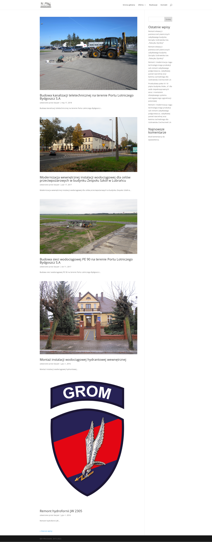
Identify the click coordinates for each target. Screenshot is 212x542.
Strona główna (129, 5)
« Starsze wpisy (46, 531)
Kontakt (164, 5)
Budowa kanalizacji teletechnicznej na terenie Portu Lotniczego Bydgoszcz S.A (87, 97)
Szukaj (168, 19)
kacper (57, 103)
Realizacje (153, 5)
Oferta (141, 5)
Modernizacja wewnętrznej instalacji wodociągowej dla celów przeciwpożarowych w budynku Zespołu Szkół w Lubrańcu (85, 179)
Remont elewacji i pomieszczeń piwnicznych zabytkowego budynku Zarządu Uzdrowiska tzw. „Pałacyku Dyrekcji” (159, 37)
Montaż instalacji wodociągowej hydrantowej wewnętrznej (83, 359)
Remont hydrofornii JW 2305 (61, 511)
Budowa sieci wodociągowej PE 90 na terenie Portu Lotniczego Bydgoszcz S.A (86, 261)
